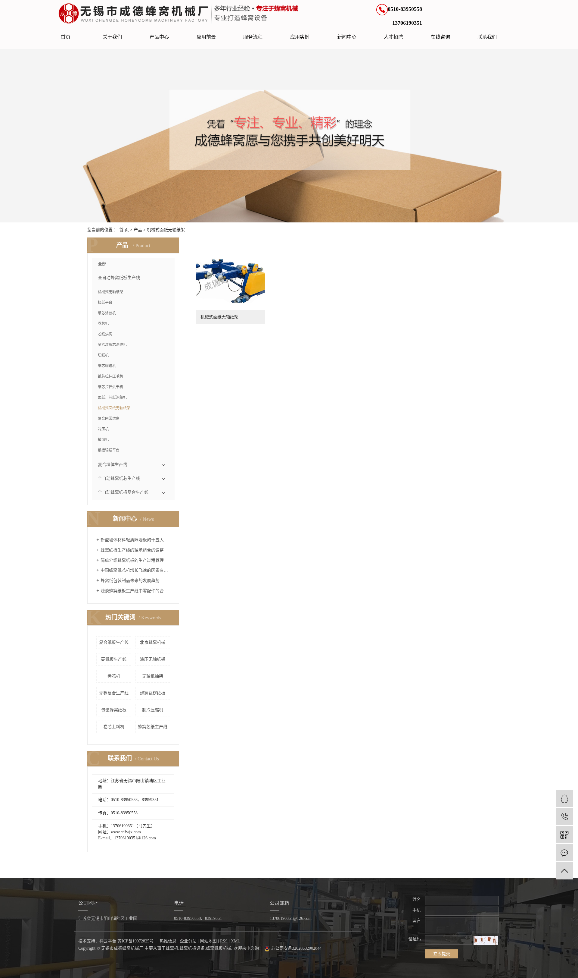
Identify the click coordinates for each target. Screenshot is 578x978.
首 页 (124, 230)
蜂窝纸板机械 (218, 948)
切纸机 (103, 355)
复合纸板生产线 (114, 642)
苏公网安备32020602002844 (296, 948)
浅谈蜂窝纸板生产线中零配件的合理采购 (135, 591)
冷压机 (103, 429)
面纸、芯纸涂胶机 (112, 397)
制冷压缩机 (152, 710)
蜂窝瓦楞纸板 (152, 693)
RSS (224, 941)
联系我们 (487, 36)
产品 (138, 230)
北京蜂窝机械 (152, 642)
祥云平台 (107, 941)
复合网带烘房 (109, 419)
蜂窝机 (172, 948)
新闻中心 (346, 36)
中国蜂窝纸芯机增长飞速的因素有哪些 (135, 570)
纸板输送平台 (109, 450)
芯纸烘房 (105, 334)
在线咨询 (440, 36)
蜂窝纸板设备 (192, 948)
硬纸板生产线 (113, 659)
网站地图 (208, 941)
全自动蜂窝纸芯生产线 (119, 478)
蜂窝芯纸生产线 (152, 727)
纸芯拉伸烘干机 (110, 387)
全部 (102, 264)
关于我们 (112, 36)
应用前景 (206, 36)
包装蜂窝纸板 (113, 710)
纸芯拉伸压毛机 (110, 376)
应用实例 (299, 36)
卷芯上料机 (113, 727)
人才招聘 (393, 36)
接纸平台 (105, 302)
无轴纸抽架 (152, 676)
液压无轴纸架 (152, 659)
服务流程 (253, 36)
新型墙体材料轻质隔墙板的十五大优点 (135, 540)
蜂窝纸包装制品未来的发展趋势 (130, 580)
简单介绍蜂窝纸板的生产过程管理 (132, 560)
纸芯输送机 (107, 366)
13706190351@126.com (291, 918)
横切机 (103, 440)
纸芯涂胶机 (107, 313)
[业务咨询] (564, 798)
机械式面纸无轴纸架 (166, 230)
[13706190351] (564, 816)
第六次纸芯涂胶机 (112, 345)
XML (235, 941)
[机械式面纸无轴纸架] (230, 280)
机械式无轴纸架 (110, 292)
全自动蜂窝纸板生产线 (119, 277)
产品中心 (159, 36)
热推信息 (168, 941)
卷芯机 (103, 324)
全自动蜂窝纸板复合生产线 (123, 492)
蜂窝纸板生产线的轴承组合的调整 (132, 550)
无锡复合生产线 (114, 693)
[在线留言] (564, 852)
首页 (65, 36)
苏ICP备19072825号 (135, 941)
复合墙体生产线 (112, 464)
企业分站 (188, 941)
